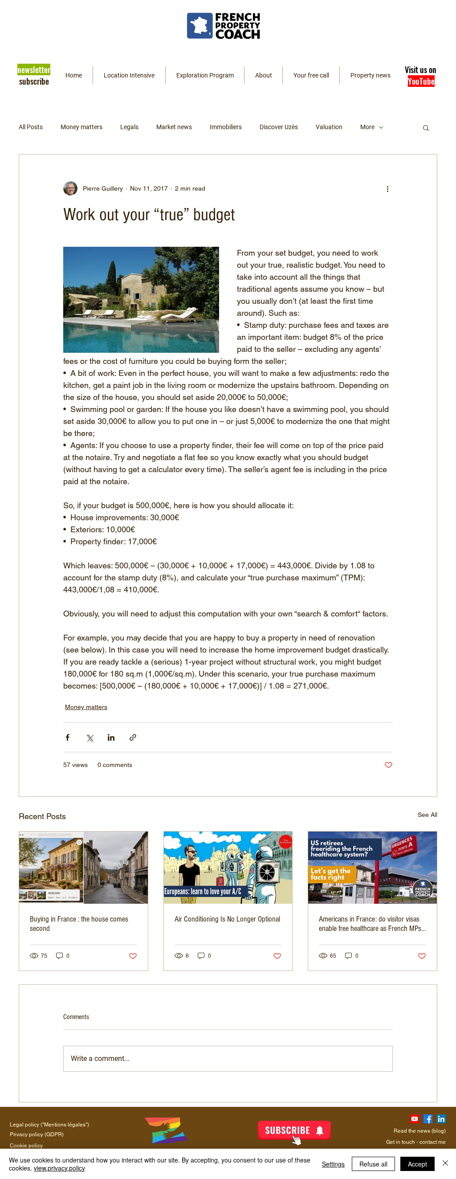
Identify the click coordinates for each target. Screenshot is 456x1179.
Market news (174, 127)
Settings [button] (333, 1163)
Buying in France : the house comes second (79, 923)
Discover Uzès (279, 127)
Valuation (329, 127)
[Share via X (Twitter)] (89, 737)
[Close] (445, 1164)
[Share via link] (133, 737)
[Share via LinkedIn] (111, 737)
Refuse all (373, 1163)
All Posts (31, 127)
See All (427, 814)
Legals (129, 127)
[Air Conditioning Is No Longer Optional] (228, 868)
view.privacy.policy (59, 1167)
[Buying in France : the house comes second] (83, 868)
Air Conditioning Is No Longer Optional (227, 919)
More (367, 127)
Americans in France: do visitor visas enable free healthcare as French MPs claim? (370, 923)
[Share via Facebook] (67, 737)
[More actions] (387, 188)
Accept (417, 1163)
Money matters (81, 127)
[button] (33, 74)
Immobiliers (226, 127)
